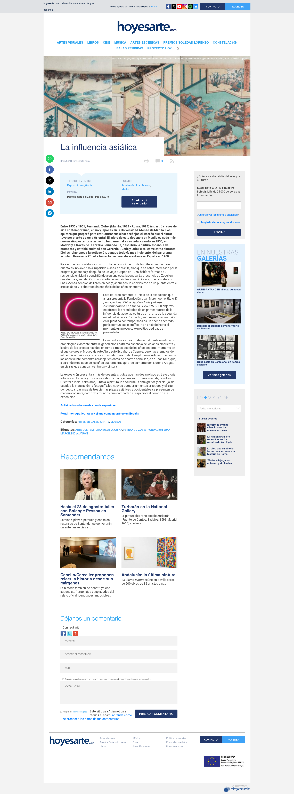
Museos (115, 421)
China (118, 429)
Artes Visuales (88, 421)
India (74, 433)
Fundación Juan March (135, 185)
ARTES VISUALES (70, 42)
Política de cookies (176, 738)
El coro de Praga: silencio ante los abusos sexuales (217, 427)
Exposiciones (75, 185)
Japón (83, 433)
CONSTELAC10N (225, 42)
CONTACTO (212, 6)
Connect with (71, 627)
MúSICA (120, 42)
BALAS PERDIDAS (129, 48)
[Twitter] (69, 633)
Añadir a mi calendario (139, 201)
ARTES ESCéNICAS (144, 42)
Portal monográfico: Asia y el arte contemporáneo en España (99, 413)
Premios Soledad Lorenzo (113, 742)
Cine (135, 742)
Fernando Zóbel (134, 429)
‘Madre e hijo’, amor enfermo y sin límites (219, 461)
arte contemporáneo (90, 429)
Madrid (125, 189)
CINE (106, 42)
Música (137, 738)
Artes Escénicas (141, 746)
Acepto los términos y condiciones (220, 222)
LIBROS (93, 42)
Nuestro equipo (174, 746)
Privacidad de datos (176, 742)
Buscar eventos (208, 418)
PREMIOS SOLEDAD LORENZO (186, 42)
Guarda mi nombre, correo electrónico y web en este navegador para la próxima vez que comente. (108, 679)
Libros (103, 746)
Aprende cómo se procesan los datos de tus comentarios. (97, 717)
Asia (110, 429)
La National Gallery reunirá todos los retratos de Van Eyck (219, 439)
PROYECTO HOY (159, 48)
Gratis (89, 185)
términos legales (80, 712)
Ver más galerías (219, 375)
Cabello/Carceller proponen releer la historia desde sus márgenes (87, 579)
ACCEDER (238, 6)
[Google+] (75, 633)
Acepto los (75, 712)
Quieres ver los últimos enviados (218, 214)
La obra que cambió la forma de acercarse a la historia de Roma (221, 451)
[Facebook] (63, 633)
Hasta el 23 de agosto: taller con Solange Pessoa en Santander (87, 511)
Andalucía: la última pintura (148, 574)
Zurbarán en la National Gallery (144, 508)
